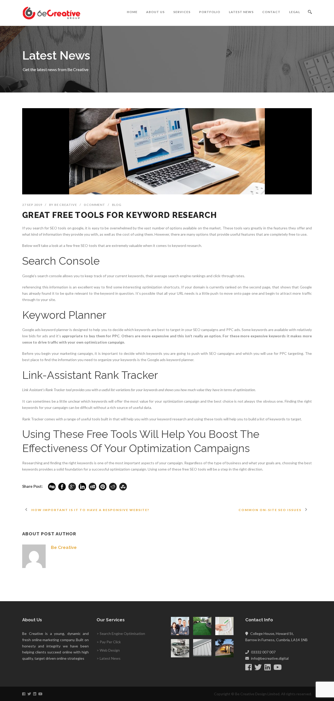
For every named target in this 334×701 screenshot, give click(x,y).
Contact (271, 12)
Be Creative (65, 205)
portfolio (209, 12)
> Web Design (108, 650)
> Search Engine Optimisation (121, 633)
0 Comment (94, 205)
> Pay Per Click (109, 642)
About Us (155, 12)
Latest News (241, 12)
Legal (294, 12)
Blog (116, 205)
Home (132, 12)
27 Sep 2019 (32, 205)
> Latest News (109, 658)
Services (181, 12)
